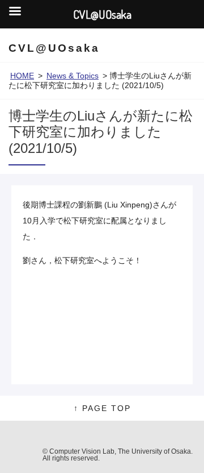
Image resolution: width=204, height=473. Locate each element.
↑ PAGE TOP (102, 408)
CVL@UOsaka (54, 48)
